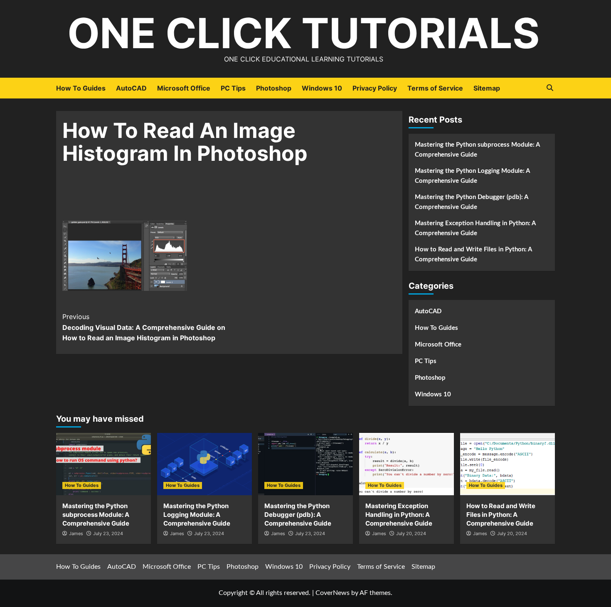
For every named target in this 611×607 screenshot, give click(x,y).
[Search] (549, 88)
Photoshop (273, 88)
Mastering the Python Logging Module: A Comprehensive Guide (472, 176)
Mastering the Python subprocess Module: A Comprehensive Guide (477, 150)
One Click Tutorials (303, 33)
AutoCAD (131, 88)
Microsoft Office (183, 88)
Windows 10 (322, 88)
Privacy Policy (374, 88)
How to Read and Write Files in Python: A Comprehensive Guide (473, 254)
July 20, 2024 (411, 533)
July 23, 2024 (108, 533)
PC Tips (233, 88)
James (76, 533)
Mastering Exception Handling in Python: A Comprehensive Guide (475, 228)
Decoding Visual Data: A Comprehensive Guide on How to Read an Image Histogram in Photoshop (143, 327)
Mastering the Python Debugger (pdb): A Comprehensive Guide (471, 202)
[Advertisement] (229, 198)
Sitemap (486, 88)
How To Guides (81, 88)
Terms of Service (435, 88)
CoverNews (332, 593)
